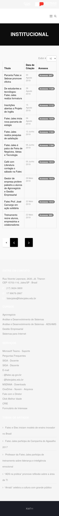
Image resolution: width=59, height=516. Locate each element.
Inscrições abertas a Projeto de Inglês (13, 108)
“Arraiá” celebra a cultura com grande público (28, 487)
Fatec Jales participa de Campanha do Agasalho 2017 (29, 444)
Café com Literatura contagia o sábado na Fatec (13, 166)
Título (7, 68)
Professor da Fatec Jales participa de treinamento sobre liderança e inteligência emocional (24, 460)
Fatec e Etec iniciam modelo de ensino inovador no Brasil (28, 430)
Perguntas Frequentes (14, 355)
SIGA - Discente (10, 365)
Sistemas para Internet (14, 333)
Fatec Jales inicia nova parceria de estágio (13, 122)
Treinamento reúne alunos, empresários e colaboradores (11, 219)
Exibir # (42, 58)
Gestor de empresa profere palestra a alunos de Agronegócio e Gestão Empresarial (13, 186)
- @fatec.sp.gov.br (11, 374)
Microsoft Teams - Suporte (16, 351)
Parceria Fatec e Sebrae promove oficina (13, 78)
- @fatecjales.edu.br (12, 379)
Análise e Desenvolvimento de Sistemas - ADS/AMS (29, 324)
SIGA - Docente (10, 360)
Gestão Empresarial (12, 329)
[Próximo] (29, 242)
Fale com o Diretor (12, 394)
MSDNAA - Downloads (14, 384)
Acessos (43, 68)
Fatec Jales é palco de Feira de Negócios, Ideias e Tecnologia (13, 150)
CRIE (5, 403)
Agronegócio (9, 314)
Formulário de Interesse (14, 408)
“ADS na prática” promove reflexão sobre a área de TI (28, 477)
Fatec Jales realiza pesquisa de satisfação (12, 135)
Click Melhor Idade (12, 398)
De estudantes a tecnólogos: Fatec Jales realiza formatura (13, 93)
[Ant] (14, 242)
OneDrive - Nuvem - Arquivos (17, 389)
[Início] (6, 242)
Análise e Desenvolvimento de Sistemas (23, 319)
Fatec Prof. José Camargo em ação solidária (12, 205)
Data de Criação (30, 66)
